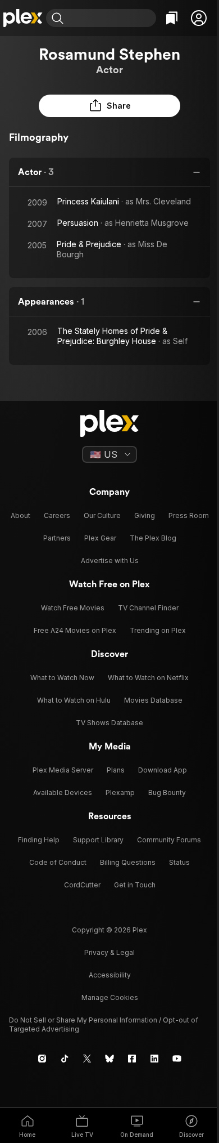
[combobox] (111, 18)
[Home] (23, 18)
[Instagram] (42, 1058)
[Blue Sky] (109, 1058)
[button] (199, 18)
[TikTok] (64, 1058)
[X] (87, 1058)
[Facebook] (132, 1058)
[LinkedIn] (154, 1058)
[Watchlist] (172, 18)
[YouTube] (177, 1058)
